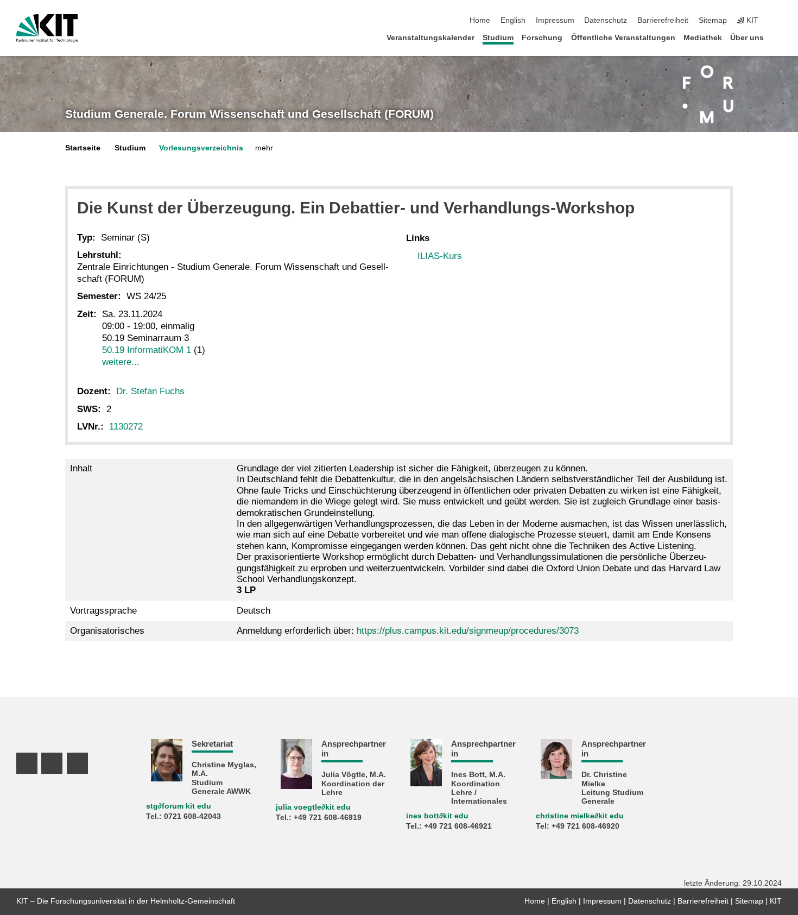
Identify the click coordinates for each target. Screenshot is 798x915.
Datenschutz (605, 20)
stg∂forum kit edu (178, 806)
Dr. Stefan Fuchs (150, 391)
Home (480, 20)
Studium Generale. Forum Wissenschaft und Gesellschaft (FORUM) (249, 114)
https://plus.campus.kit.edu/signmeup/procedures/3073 (468, 631)
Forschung (542, 38)
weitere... (121, 362)
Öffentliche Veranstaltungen (623, 38)
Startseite (82, 148)
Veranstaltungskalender (430, 38)
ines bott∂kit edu (437, 816)
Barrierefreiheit (662, 20)
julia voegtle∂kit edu (313, 807)
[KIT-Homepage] (47, 28)
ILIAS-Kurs (439, 256)
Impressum (555, 20)
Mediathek (702, 38)
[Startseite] (778, 37)
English (513, 20)
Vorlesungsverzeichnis (201, 148)
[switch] (778, 20)
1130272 (126, 426)
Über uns (747, 38)
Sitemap (713, 20)
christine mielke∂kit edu (580, 816)
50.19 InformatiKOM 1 (146, 350)
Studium (498, 38)
